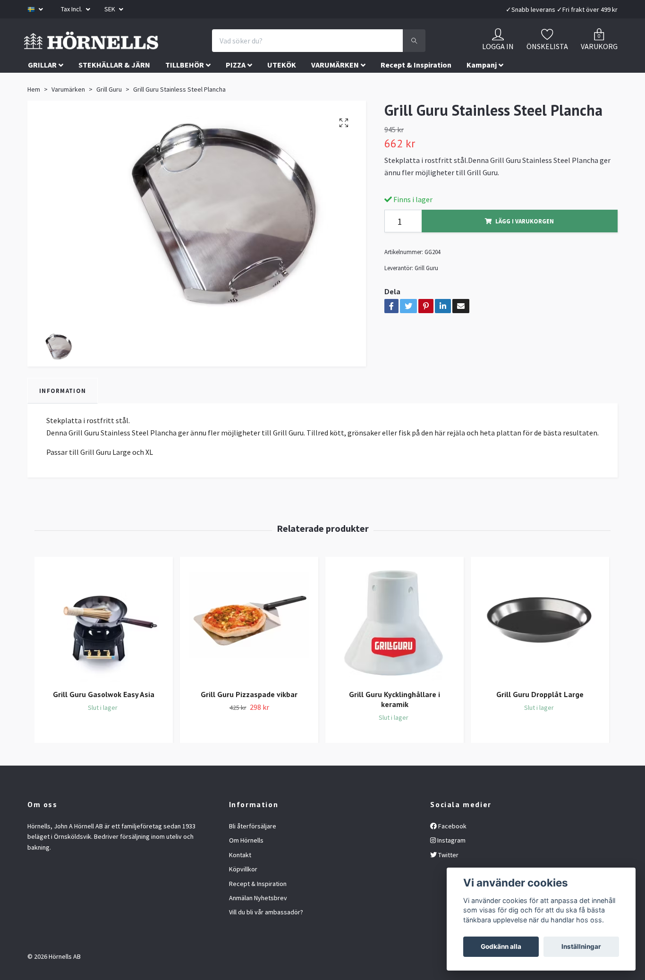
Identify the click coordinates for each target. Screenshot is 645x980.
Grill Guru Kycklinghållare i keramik (394, 721)
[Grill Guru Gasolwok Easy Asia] (103, 644)
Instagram (451, 862)
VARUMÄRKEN (335, 86)
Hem (33, 111)
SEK (110, 9)
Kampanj (482, 86)
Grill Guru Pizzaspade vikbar (249, 716)
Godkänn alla (501, 946)
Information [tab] (62, 412)
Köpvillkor (243, 890)
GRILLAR (42, 86)
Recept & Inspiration (416, 86)
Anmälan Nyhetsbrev (258, 919)
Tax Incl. (72, 9)
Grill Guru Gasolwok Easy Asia (103, 716)
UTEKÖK (281, 86)
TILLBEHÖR (184, 86)
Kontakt (240, 876)
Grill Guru (109, 111)
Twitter (447, 876)
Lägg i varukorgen (524, 242)
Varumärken (68, 111)
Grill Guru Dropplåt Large (540, 716)
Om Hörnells (246, 862)
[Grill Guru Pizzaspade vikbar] (249, 644)
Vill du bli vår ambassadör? (266, 933)
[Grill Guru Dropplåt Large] (540, 644)
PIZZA (236, 86)
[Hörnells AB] (170, 51)
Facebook (452, 848)
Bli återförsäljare (252, 848)
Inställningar (581, 946)
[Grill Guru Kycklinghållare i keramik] (394, 644)
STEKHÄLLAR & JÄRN (114, 86)
